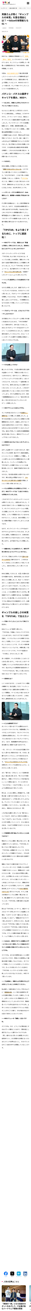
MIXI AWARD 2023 (12, 73)
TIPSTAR (24, 178)
